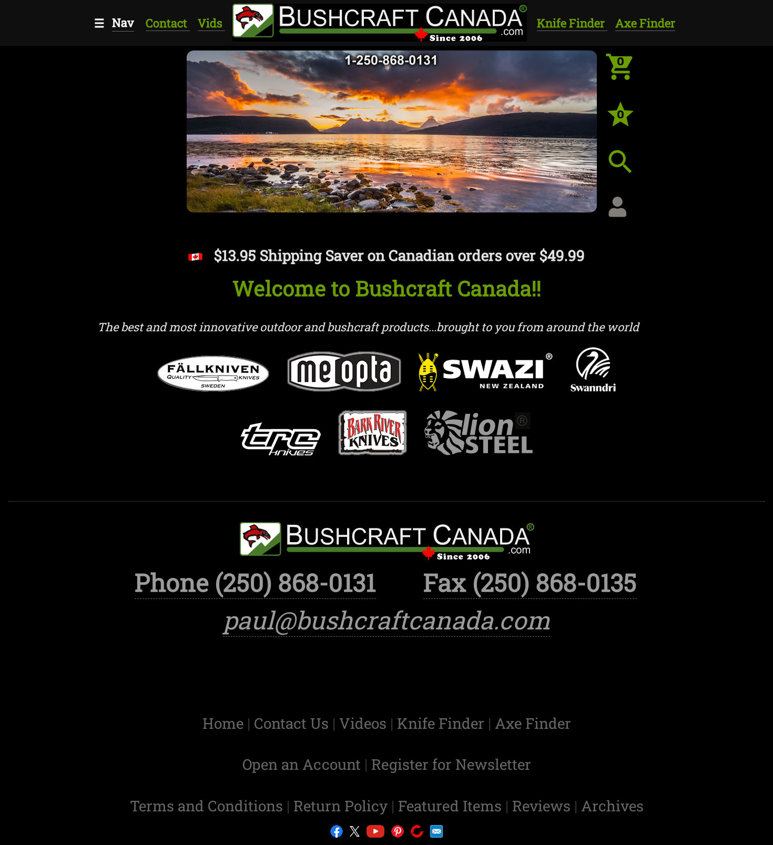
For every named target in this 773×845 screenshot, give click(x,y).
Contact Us (293, 723)
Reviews (543, 806)
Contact (168, 22)
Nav (123, 22)
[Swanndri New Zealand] (593, 377)
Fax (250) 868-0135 (530, 582)
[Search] (628, 170)
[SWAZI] (486, 380)
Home (224, 723)
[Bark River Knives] (372, 440)
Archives (612, 806)
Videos (364, 723)
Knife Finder (572, 22)
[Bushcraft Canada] (379, 21)
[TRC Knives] (280, 446)
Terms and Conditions (208, 806)
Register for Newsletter (451, 764)
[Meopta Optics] (344, 379)
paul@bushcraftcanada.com (386, 620)
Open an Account (301, 764)
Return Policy (342, 806)
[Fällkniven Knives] (213, 381)
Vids (211, 22)
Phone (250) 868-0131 (255, 582)
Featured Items (451, 806)
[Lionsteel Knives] (479, 440)
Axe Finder (645, 22)
